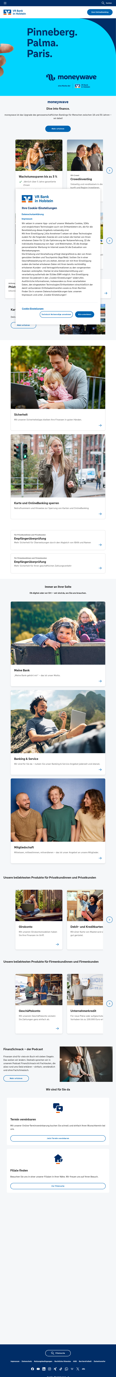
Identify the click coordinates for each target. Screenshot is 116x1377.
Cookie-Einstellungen (33, 308)
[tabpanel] (39, 170)
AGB (75, 1361)
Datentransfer (99, 1361)
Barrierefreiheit (85, 1361)
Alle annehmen (84, 314)
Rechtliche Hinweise (62, 1361)
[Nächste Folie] (109, 170)
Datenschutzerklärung (33, 214)
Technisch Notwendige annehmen (56, 314)
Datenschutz (27, 1361)
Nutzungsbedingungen (43, 1361)
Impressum (15, 1361)
